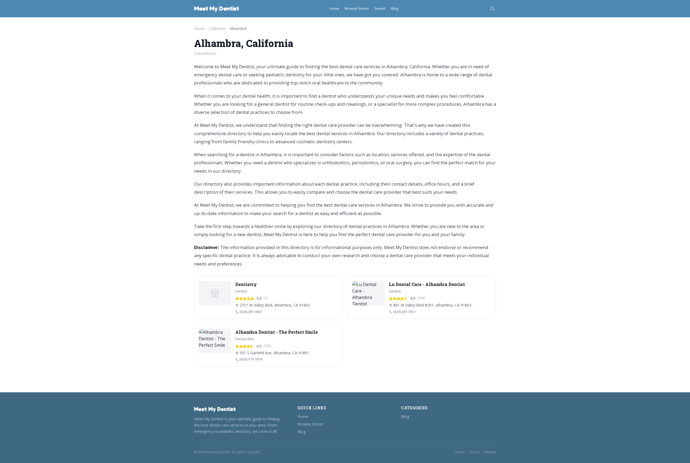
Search (380, 8)
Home (334, 8)
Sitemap (490, 452)
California (217, 28)
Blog (394, 8)
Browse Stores (357, 8)
